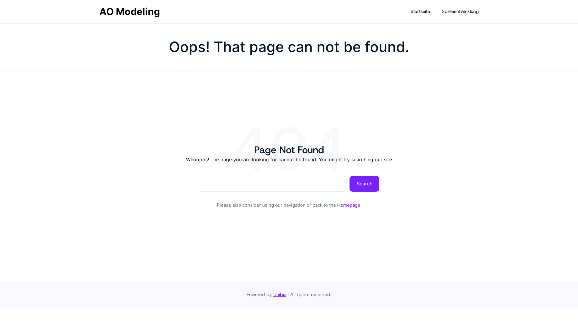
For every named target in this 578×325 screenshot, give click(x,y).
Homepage (348, 205)
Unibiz (279, 294)
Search (364, 184)
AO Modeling (129, 11)
